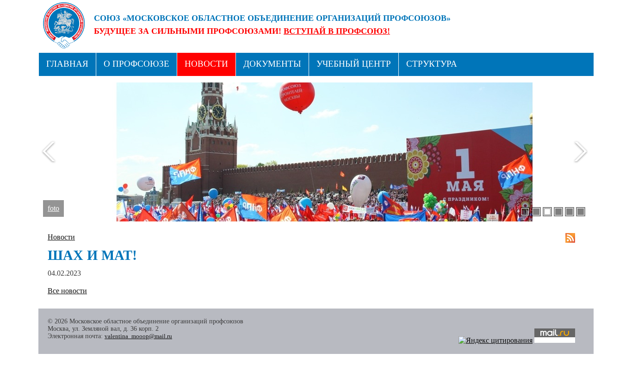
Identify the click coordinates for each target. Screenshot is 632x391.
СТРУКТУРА (431, 64)
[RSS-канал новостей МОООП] (570, 238)
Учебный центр (353, 64)
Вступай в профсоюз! (337, 31)
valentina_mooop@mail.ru (138, 336)
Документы (272, 64)
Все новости (67, 291)
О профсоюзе (136, 64)
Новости (206, 64)
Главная (67, 64)
